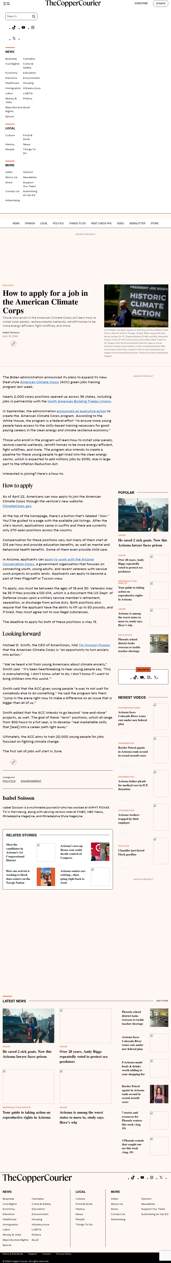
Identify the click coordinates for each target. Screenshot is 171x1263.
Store (8, 182)
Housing (28, 83)
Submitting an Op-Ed (154, 1214)
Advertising (12, 200)
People (9, 149)
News (26, 144)
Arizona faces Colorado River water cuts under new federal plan (132, 718)
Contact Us (12, 191)
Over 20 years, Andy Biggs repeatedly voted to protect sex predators (131, 565)
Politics (27, 99)
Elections (11, 78)
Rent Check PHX (101, 223)
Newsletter (30, 177)
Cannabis (29, 59)
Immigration (13, 88)
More (115, 1191)
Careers (46, 1254)
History (10, 144)
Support (32, 1254)
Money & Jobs (12, 1235)
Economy (11, 73)
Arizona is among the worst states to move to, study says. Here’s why (130, 619)
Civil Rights (12, 64)
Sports (9, 116)
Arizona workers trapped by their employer (128, 818)
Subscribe (141, 3)
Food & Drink (84, 1204)
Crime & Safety (41, 1204)
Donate (160, 3)
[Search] (34, 16)
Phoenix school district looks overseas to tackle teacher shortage (129, 645)
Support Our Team (153, 1209)
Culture (10, 135)
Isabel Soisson (11, 332)
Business (11, 59)
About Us (11, 177)
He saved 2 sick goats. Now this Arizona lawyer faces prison (142, 542)
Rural (26, 107)
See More (162, 1001)
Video (9, 172)
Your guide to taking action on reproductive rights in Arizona (131, 593)
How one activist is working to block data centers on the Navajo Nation (18, 877)
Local (44, 223)
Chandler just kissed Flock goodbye (131, 852)
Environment (31, 78)
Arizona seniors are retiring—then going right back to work (72, 877)
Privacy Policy (63, 1254)
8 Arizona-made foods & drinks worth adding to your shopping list (133, 1068)
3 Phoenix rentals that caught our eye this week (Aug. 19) (133, 1146)
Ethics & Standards (13, 1254)
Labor (9, 93)
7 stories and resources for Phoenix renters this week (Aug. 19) (132, 1120)
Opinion (28, 172)
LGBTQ (28, 93)
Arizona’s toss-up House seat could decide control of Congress (71, 852)
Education (29, 73)
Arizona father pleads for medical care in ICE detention (133, 785)
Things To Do (77, 223)
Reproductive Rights (17, 1107)
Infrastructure (32, 88)
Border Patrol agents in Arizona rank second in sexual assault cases (133, 751)
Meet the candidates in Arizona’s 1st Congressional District (15, 852)
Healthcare (12, 83)
